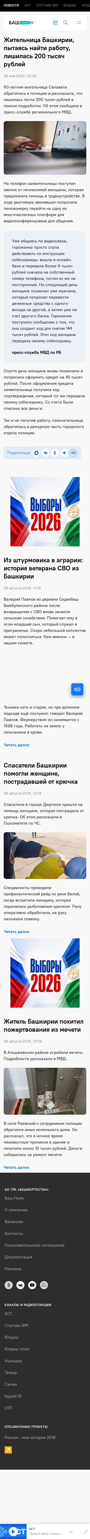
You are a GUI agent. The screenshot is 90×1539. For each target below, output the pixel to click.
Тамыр (11, 1372)
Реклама (13, 1268)
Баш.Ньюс (14, 1198)
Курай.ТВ (13, 1396)
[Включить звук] (77, 689)
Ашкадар (13, 1360)
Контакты (14, 1233)
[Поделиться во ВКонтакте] (46, 453)
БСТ (28, 5)
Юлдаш (69, 5)
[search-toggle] (65, 23)
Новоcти (11, 5)
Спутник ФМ (47, 5)
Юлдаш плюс (17, 1349)
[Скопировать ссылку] (73, 453)
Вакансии (14, 1221)
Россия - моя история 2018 (30, 1437)
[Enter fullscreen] (85, 1531)
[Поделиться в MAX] (36, 453)
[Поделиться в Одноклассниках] (55, 453)
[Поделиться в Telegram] (64, 453)
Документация (18, 1257)
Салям (11, 1384)
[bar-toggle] (79, 23)
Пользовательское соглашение (35, 1245)
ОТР (8, 1407)
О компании (16, 1209)
